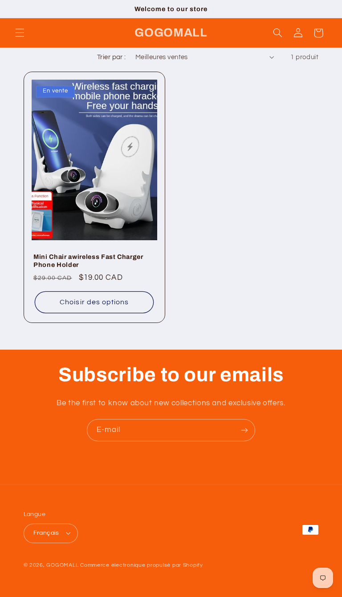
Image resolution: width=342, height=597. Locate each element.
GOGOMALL (62, 565)
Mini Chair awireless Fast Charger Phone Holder (88, 260)
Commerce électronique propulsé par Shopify (141, 565)
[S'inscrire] (244, 430)
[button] (19, 33)
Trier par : (111, 57)
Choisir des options (94, 302)
